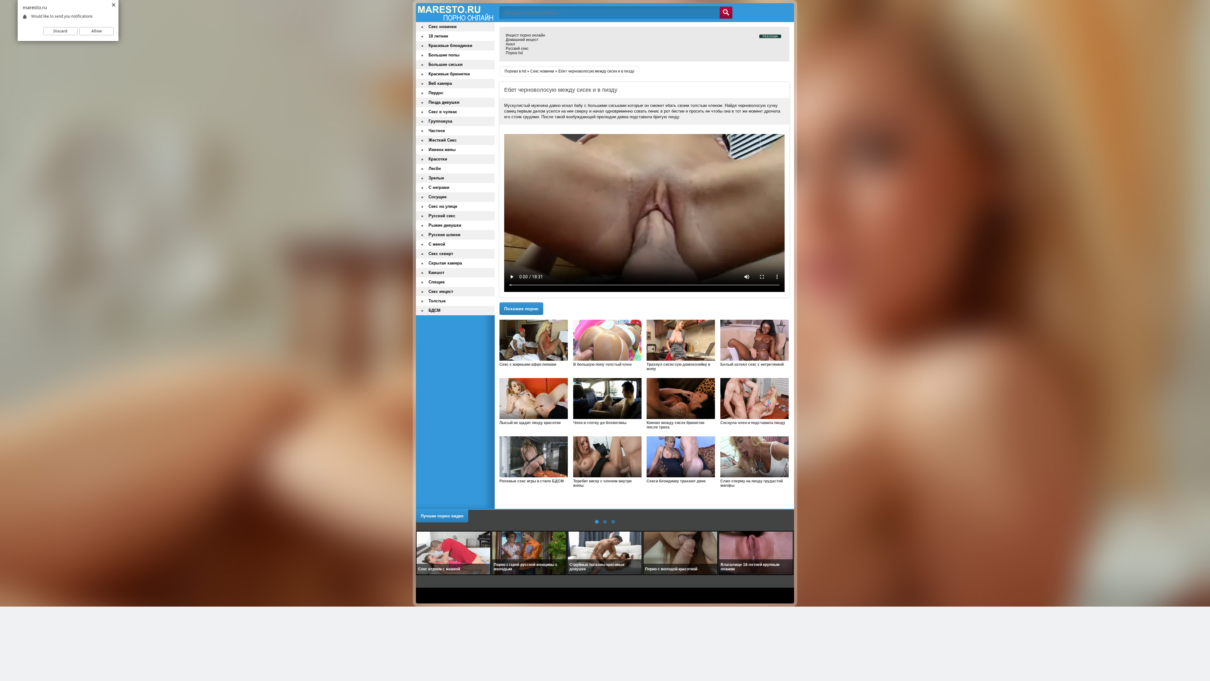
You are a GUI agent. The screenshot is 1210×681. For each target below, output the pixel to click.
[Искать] (726, 12)
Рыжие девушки (445, 225)
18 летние (438, 36)
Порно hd (514, 53)
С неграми (439, 187)
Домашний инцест (522, 40)
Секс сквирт (441, 253)
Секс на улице (443, 206)
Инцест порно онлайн (525, 35)
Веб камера (440, 83)
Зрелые (436, 178)
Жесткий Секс (443, 140)
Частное (437, 130)
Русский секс (517, 48)
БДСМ (435, 310)
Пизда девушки (444, 102)
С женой (437, 244)
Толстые (437, 301)
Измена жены (442, 149)
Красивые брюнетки (449, 74)
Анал (510, 44)
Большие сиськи (446, 64)
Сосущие (438, 197)
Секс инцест (441, 291)
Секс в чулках (443, 111)
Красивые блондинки (450, 45)
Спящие (437, 282)
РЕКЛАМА (770, 36)
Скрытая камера (445, 263)
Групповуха (440, 121)
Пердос (436, 92)
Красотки (438, 159)
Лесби (435, 168)
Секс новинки (443, 26)
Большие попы (444, 55)
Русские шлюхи (444, 234)
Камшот (436, 272)
